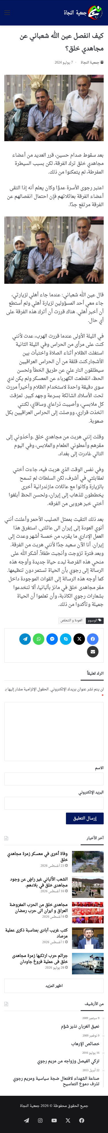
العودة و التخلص (71, 621)
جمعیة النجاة (90, 63)
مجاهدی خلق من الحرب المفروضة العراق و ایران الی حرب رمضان (39, 908)
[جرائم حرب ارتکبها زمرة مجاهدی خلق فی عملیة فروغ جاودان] (88, 963)
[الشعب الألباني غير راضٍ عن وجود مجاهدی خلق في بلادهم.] (88, 887)
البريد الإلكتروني (91, 792)
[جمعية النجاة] (83, 12)
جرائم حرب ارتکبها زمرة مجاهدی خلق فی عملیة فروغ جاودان (40, 959)
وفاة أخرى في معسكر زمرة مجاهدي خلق (37, 857)
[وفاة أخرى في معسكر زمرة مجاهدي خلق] (88, 861)
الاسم (99, 768)
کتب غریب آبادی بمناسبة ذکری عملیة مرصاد (36, 933)
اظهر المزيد (54, 986)
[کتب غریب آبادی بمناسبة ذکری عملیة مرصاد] (88, 938)
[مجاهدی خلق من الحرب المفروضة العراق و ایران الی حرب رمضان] (88, 912)
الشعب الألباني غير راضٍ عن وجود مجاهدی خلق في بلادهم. (39, 882)
